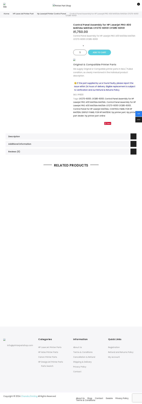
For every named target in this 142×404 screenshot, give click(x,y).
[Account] (132, 6)
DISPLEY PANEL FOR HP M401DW (96, 112)
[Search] (128, 6)
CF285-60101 (98, 98)
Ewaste (109, 398)
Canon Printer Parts (47, 357)
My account (114, 357)
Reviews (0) (14, 151)
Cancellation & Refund (84, 357)
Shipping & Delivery (82, 362)
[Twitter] (11, 351)
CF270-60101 (85, 98)
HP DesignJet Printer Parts (50, 362)
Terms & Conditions (82, 352)
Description (14, 136)
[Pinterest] (17, 351)
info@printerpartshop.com (20, 345)
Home (6, 13)
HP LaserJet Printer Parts (49, 347)
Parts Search (47, 366)
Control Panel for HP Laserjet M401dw (91, 109)
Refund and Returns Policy (120, 352)
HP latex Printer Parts (48, 352)
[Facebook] (6, 351)
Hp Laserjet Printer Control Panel (51, 13)
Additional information (19, 144)
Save (109, 123)
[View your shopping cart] (136, 6)
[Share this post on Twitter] (100, 123)
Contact (77, 371)
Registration (114, 347)
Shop (89, 398)
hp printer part (119, 112)
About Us (77, 347)
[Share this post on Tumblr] (115, 123)
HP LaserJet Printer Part (23, 13)
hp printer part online (95, 115)
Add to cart (99, 52)
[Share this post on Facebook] (94, 123)
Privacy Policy (79, 366)
